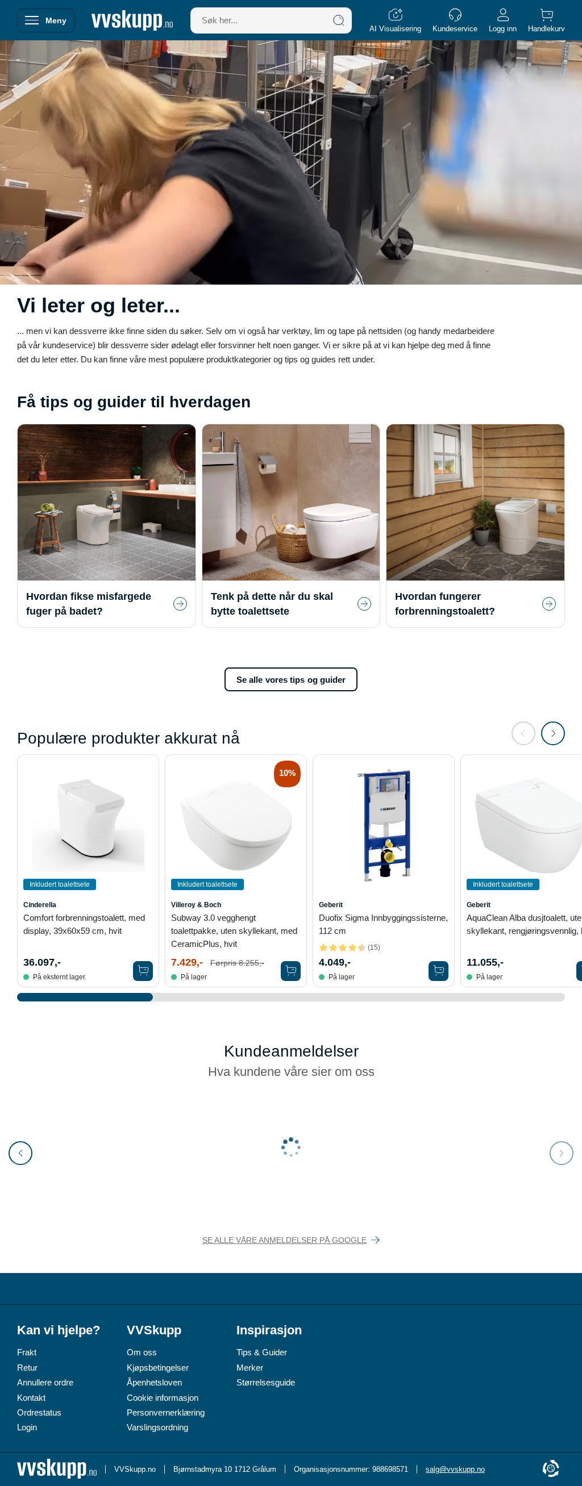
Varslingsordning (157, 1427)
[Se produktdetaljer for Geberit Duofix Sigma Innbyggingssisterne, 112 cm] (383, 825)
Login (27, 1427)
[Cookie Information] (550, 1469)
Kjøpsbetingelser (158, 1367)
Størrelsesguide (265, 1382)
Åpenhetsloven (154, 1382)
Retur (27, 1367)
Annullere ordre (45, 1382)
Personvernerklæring (166, 1412)
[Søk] (339, 20)
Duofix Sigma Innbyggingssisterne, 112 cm (383, 924)
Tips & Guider (261, 1352)
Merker (249, 1367)
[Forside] (132, 20)
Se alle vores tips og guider (291, 679)
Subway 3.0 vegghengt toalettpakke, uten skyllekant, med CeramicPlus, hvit (234, 931)
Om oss (142, 1352)
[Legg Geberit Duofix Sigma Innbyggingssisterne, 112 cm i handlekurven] (438, 971)
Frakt (26, 1352)
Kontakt (31, 1397)
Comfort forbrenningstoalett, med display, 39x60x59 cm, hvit (84, 924)
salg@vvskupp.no (455, 1469)
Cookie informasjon (162, 1397)
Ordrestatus (39, 1412)
